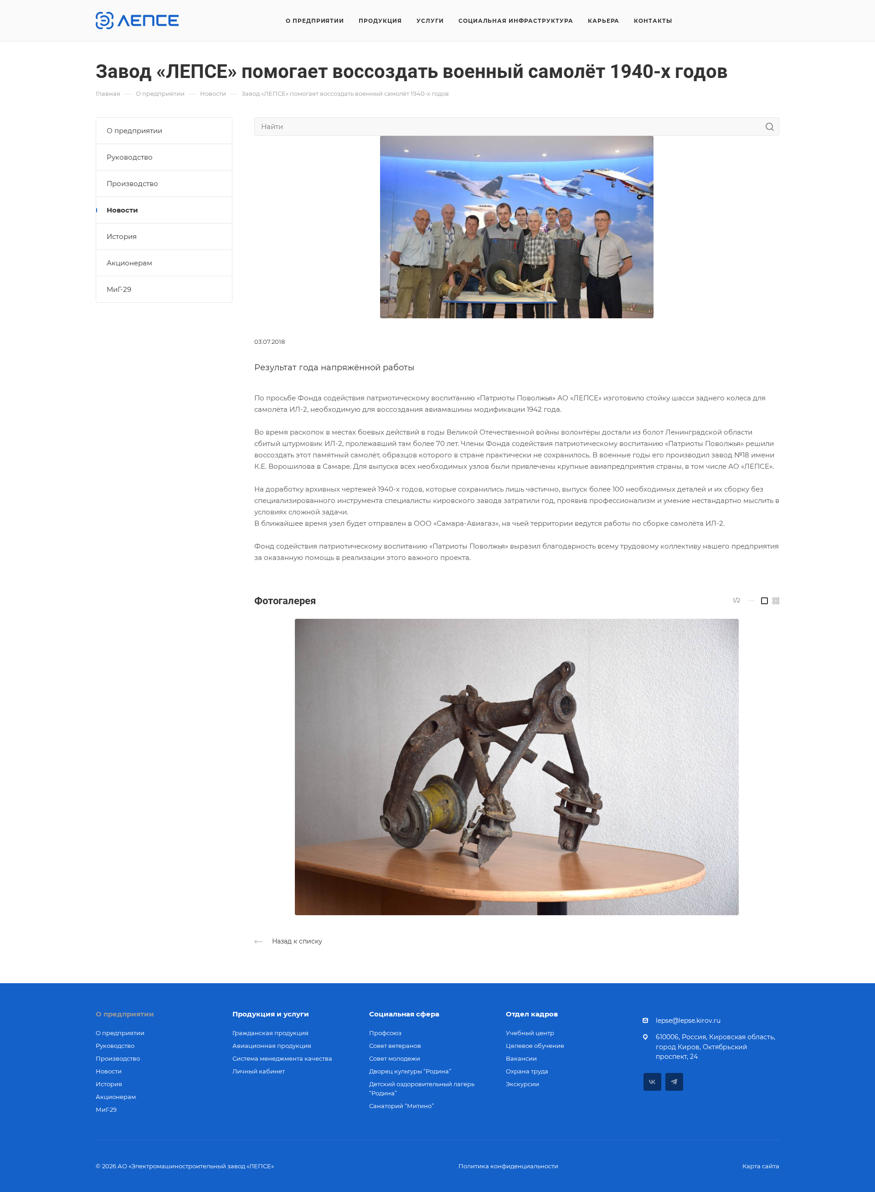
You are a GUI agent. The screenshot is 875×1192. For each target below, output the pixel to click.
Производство (132, 183)
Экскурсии (522, 1084)
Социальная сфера (404, 1014)
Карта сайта (760, 1166)
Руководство (130, 157)
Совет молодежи (394, 1058)
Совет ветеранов (395, 1045)
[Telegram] (674, 1082)
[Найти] (772, 126)
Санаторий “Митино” (401, 1105)
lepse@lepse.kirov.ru (688, 1020)
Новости (122, 210)
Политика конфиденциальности (508, 1166)
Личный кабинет (258, 1071)
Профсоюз (385, 1033)
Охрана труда (527, 1071)
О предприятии (134, 130)
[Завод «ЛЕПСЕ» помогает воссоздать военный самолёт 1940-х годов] (517, 226)
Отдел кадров (532, 1014)
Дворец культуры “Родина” (410, 1071)
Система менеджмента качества (282, 1058)
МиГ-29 (119, 289)
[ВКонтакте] (652, 1082)
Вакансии (521, 1058)
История (122, 236)
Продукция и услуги (270, 1014)
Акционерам (129, 263)
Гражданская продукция (270, 1033)
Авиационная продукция (271, 1045)
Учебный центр (530, 1033)
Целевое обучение (535, 1045)
